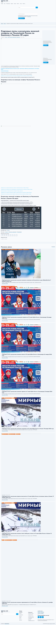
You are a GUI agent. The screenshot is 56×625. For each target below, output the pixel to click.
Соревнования (20, 249)
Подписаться (22, 18)
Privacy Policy (29, 16)
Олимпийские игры (7, 249)
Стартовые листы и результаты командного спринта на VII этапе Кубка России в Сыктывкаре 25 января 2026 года (26, 318)
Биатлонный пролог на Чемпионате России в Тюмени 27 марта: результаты (12, 190)
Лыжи (3, 249)
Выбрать (46, 45)
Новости (5, 23)
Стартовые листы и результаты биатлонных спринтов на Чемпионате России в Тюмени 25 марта (14, 187)
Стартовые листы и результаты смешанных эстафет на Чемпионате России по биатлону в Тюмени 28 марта (16, 192)
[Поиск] (37, 7)
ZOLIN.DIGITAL (7, 623)
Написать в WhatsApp (41, 612)
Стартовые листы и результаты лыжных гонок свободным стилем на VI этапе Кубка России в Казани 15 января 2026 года (27, 534)
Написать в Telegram (41, 613)
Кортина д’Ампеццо (26, 249)
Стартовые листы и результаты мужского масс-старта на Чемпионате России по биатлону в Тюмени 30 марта (16, 75)
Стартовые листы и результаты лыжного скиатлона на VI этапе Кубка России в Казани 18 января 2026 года (28, 428)
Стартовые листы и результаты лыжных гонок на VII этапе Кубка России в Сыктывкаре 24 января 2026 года (27, 355)
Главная (2, 23)
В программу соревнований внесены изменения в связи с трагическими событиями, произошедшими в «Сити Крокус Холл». (20, 69)
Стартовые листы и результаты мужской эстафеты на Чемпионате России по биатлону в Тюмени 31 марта (16, 194)
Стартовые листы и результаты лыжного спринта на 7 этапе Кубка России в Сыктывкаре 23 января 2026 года (27, 392)
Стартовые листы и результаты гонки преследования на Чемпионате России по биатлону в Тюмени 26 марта (16, 189)
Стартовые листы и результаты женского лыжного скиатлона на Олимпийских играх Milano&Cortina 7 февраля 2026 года (26, 280)
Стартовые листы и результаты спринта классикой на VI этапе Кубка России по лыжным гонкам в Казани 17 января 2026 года (28, 497)
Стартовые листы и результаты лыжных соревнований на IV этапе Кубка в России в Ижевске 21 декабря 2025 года (27, 603)
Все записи (53, 246)
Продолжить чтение (5, 283)
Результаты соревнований (14, 249)
